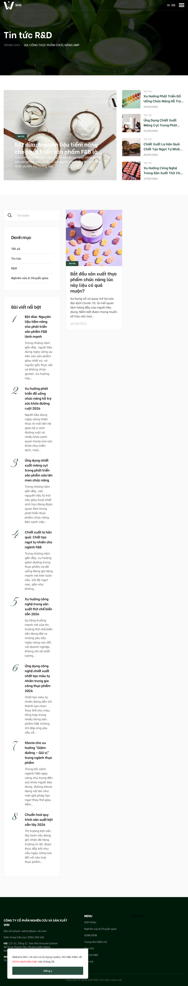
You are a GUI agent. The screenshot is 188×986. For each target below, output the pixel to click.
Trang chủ (12, 45)
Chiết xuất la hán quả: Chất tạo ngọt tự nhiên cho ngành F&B (163, 148)
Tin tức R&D (91, 955)
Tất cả (15, 248)
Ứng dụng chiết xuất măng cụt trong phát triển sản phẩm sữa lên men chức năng (39, 470)
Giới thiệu (90, 922)
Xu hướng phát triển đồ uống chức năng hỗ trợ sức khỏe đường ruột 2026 (38, 398)
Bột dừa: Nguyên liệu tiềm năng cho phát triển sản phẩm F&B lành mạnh (59, 151)
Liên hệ (88, 961)
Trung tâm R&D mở (95, 942)
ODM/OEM (90, 935)
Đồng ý (48, 971)
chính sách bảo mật (24, 961)
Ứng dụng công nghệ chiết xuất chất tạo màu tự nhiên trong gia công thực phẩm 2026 (37, 678)
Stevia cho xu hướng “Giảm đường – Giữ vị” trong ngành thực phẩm (38, 752)
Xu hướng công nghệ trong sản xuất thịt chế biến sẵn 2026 (163, 172)
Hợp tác (89, 948)
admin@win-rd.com (33, 931)
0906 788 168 (36, 937)
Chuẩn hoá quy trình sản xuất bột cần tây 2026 (39, 819)
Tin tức (20, 136)
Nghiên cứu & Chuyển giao (29, 278)
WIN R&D (139, 916)
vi (168, 5)
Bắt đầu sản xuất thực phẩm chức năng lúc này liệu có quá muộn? (93, 282)
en (173, 5)
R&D (14, 268)
